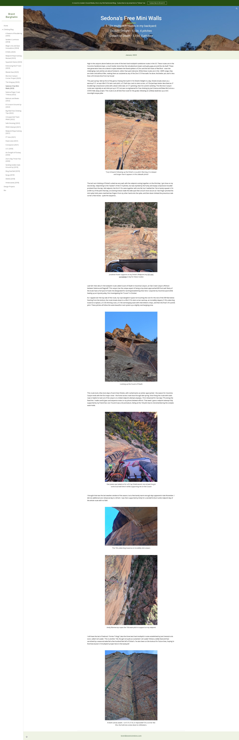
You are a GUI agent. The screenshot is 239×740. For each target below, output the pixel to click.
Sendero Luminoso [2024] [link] (12, 41)
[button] (237, 8)
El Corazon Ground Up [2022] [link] (13, 106)
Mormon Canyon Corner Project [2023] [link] (13, 77)
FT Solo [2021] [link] (11, 137)
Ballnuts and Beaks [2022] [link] (12, 99)
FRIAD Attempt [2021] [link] (13, 127)
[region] (119, 3)
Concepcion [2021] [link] (12, 145)
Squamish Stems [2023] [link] (14, 62)
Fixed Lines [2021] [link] (12, 141)
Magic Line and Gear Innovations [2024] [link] (13, 47)
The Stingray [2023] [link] (12, 82)
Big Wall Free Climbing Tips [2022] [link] (13, 112)
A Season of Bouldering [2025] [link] (14, 34)
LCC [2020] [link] (9, 149)
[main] (131, 28)
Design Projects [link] (9, 187)
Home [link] (6, 26)
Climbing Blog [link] (9, 29)
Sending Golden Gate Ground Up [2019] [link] (13, 166)
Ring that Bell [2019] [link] (13, 171)
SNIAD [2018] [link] (10, 179)
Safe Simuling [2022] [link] (13, 123)
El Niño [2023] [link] (10, 52)
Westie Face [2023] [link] (12, 72)
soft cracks (150, 66)
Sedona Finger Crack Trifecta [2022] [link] (13, 93)
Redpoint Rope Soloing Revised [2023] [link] (14, 57)
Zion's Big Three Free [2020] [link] (13, 160)
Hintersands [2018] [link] (12, 183)
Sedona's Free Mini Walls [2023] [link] (12, 87)
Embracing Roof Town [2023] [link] (13, 67)
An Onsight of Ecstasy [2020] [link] (13, 153)
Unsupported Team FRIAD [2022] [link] (12, 118)
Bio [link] (5, 190)
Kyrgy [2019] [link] (10, 175)
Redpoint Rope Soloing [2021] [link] (14, 132)
